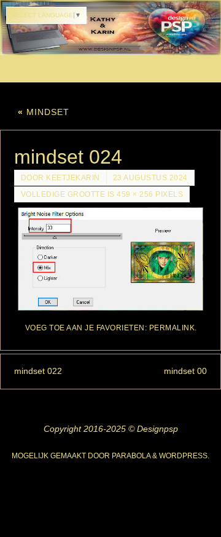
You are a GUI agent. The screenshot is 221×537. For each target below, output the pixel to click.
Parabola (131, 455)
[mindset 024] (110, 259)
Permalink (172, 328)
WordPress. (184, 455)
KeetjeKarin (73, 177)
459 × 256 (135, 194)
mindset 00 (185, 371)
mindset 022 (38, 371)
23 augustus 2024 (150, 177)
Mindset (43, 112)
